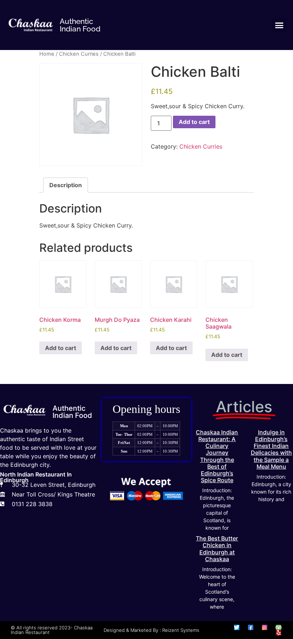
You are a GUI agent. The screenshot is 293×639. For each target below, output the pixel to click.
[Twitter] (236, 627)
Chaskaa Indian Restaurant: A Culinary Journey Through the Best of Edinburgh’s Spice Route (217, 456)
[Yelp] (278, 632)
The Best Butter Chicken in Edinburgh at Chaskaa (217, 549)
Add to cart (194, 121)
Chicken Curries (79, 54)
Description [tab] (65, 185)
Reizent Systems (180, 630)
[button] (279, 25)
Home (46, 54)
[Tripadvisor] (278, 627)
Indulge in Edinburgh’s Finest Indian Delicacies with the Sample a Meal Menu (271, 449)
